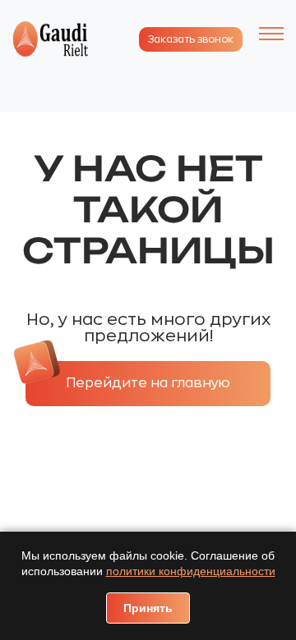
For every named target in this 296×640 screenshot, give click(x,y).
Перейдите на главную (148, 383)
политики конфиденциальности (190, 571)
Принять (148, 608)
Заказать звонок (191, 39)
